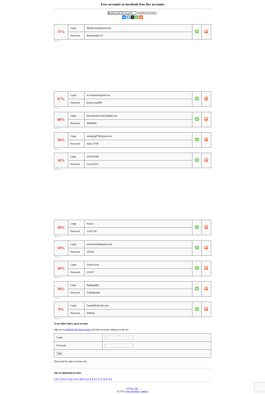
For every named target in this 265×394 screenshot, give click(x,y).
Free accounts (132, 391)
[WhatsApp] (137, 17)
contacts (144, 391)
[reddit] (141, 17)
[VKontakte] (124, 17)
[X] (132, 17)
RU (132, 388)
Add (59, 353)
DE (136, 388)
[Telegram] (128, 17)
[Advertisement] (132, 64)
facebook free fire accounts (78, 329)
